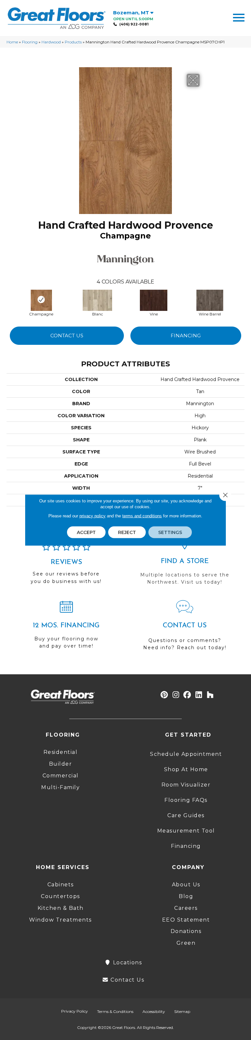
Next (244, 300)
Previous (10, 300)
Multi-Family (60, 787)
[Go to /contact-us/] (185, 628)
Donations (186, 931)
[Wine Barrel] (210, 299)
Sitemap (182, 1011)
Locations (126, 962)
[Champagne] (41, 299)
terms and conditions (142, 515)
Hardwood (51, 41)
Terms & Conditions (115, 1011)
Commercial (60, 775)
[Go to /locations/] (185, 563)
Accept (86, 532)
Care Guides (186, 815)
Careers (186, 908)
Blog (186, 896)
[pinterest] (164, 695)
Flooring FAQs (186, 800)
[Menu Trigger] (239, 17)
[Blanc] (97, 299)
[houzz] (210, 695)
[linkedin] (199, 695)
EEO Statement (186, 920)
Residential (60, 752)
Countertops (60, 896)
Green (186, 943)
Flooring (30, 41)
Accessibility (153, 1011)
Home (12, 41)
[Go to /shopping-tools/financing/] (66, 627)
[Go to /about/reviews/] (66, 566)
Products (73, 41)
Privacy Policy (74, 1011)
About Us (186, 884)
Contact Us (66, 335)
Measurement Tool (186, 831)
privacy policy (92, 515)
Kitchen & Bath (61, 908)
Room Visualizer (186, 785)
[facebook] (187, 695)
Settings (170, 532)
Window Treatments (60, 920)
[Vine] (154, 299)
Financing (186, 335)
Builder (60, 764)
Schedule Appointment (186, 754)
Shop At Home (186, 769)
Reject (127, 532)
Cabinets (60, 884)
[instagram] (176, 695)
